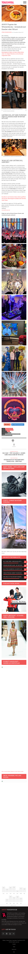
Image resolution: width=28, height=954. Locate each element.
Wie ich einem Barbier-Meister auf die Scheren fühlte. (13, 771)
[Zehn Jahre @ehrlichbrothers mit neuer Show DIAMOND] (14, 281)
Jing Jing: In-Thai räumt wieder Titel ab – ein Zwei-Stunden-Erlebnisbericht (14, 576)
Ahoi (8, 431)
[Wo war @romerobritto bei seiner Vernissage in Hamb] (14, 333)
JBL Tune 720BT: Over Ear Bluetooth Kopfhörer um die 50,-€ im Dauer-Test (14, 561)
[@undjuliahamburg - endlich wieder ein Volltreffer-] (14, 384)
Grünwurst (4, 435)
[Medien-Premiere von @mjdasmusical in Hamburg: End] (14, 230)
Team (14, 946)
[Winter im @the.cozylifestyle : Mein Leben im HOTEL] (14, 256)
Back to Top (13, 905)
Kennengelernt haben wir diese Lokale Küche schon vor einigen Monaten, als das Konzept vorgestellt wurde (13, 53)
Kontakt (14, 944)
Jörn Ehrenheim (7, 32)
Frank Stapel (11, 434)
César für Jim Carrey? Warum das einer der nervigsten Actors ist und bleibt (14, 573)
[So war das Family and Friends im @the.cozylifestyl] (14, 307)
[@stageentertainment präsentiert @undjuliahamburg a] (14, 409)
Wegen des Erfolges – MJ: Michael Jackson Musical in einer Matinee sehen (14, 565)
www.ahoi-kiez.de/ (6, 210)
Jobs (14, 951)
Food (9, 432)
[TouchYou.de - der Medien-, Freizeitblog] (8, 2)
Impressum (14, 949)
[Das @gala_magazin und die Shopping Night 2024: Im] (14, 358)
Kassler (10, 435)
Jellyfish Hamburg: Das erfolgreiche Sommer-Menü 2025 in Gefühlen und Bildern (14, 569)
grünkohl (17, 434)
